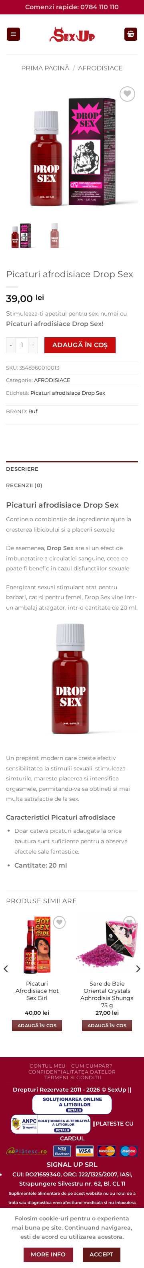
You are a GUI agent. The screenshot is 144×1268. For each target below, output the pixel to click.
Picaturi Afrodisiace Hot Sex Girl (37, 990)
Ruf (32, 411)
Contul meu (48, 1066)
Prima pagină (45, 68)
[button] (13, 34)
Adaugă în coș (80, 345)
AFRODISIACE (100, 68)
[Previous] (6, 984)
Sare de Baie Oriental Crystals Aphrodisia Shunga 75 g (107, 994)
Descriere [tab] (22, 469)
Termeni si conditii (73, 1077)
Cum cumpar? (91, 1066)
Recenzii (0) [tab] (24, 485)
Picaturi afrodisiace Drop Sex (67, 393)
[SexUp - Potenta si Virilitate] (72, 34)
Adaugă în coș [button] (37, 1025)
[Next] (137, 984)
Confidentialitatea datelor (72, 1072)
